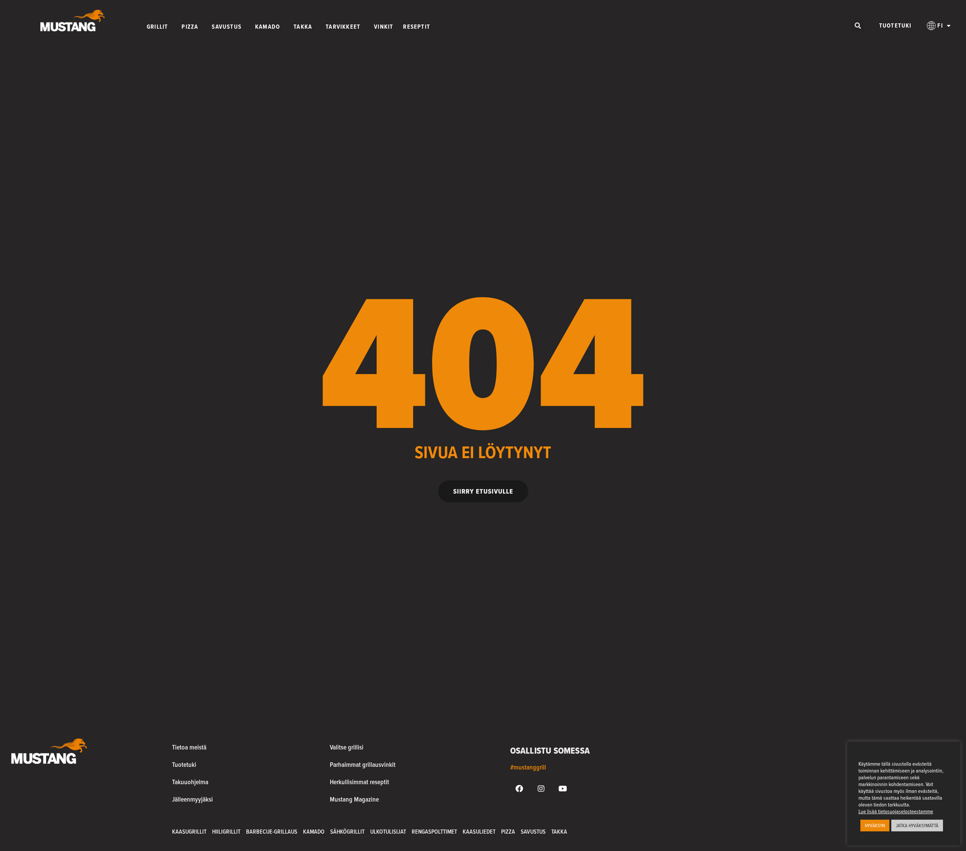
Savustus (533, 831)
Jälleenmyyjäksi (192, 799)
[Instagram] (541, 789)
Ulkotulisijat (388, 831)
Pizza (508, 831)
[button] (858, 25)
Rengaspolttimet (434, 831)
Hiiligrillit (226, 831)
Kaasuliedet (479, 831)
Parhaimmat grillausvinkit (362, 764)
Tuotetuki (895, 25)
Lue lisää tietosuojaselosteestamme (895, 811)
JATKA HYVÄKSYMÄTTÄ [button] (917, 825)
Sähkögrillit (347, 831)
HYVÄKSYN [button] (875, 825)
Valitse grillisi (346, 747)
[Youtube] (563, 789)
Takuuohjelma (190, 781)
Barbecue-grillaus (271, 831)
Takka (559, 831)
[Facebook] (519, 789)
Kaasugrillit (189, 831)
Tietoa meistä (189, 747)
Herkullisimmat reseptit (359, 781)
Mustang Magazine (354, 799)
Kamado (314, 831)
